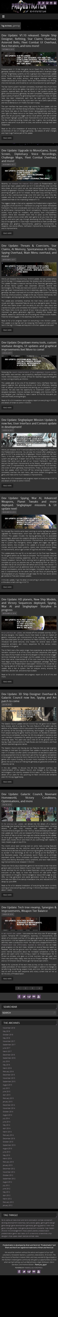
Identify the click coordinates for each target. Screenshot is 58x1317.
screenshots (43, 1233)
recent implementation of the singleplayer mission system (34, 372)
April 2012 (6, 1195)
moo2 (25, 1231)
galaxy (38, 1223)
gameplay (29, 1225)
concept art (48, 1220)
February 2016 (8, 1071)
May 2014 (6, 1125)
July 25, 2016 (7, 704)
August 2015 (7, 1085)
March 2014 (7, 1132)
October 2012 (8, 1175)
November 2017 (9, 1041)
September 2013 (9, 1145)
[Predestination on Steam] (47, 3)
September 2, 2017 (9, 260)
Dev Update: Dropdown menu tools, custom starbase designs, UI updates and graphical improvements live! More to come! (29, 346)
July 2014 (6, 1118)
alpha (8, 1220)
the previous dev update (13, 824)
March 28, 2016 (8, 914)
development (13, 1223)
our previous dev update (12, 633)
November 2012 (9, 1172)
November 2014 (9, 1108)
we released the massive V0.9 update (24, 183)
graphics (43, 1225)
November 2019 (9, 1028)
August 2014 (7, 1115)
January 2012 (7, 1205)
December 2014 (9, 1105)
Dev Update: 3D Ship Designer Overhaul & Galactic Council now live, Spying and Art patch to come (29, 697)
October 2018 (8, 1035)
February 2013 (8, 1162)
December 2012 (9, 1168)
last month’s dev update (12, 933)
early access (30, 1223)
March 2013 (7, 1158)
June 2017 (6, 1048)
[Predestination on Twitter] (43, 3)
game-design (50, 1223)
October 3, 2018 (8, 49)
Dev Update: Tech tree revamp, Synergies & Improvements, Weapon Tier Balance (29, 909)
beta (14, 1220)
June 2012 (6, 1188)
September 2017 (9, 1044)
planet (29, 1231)
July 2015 (6, 1088)
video (37, 1236)
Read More (7, 138)
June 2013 (6, 1152)
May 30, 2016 (7, 805)
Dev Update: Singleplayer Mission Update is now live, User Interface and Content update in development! (29, 423)
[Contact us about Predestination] (51, 3)
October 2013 (8, 1142)
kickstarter (41, 1228)
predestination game (9, 1233)
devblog (4, 1223)
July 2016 (6, 1061)
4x (5, 1220)
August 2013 (7, 1148)
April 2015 (6, 1095)
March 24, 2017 (8, 430)
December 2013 (9, 1138)
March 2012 (7, 1199)
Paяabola (28, 1268)
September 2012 (9, 1178)
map (46, 1228)
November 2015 (9, 1078)
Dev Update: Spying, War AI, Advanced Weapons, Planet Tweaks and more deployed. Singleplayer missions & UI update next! (29, 503)
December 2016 (9, 1055)
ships (10, 1236)
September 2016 (9, 1058)
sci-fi (27, 1233)
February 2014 (8, 1135)
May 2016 (6, 1065)
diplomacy (22, 1223)
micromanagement (15, 1231)
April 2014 (6, 1128)
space (15, 1236)
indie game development (27, 1228)
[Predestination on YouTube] (55, 3)
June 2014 (6, 1122)
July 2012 (6, 1185)
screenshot (34, 1233)
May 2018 (6, 1038)
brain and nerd (22, 1220)
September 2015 (9, 1081)
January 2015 (7, 1101)
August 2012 (7, 1182)
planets (35, 1231)
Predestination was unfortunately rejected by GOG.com (23, 945)
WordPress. (38, 1268)
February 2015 (8, 1098)
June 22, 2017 (7, 353)
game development (18, 1225)
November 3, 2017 (9, 164)
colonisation (32, 1220)
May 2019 (6, 1031)
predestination (43, 1231)
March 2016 (7, 1068)
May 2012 (6, 1192)
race (19, 1233)
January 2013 (7, 1165)
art (12, 1220)
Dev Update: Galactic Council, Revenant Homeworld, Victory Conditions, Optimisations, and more (29, 797)
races (23, 1233)
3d (2, 1220)
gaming (36, 1225)
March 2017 (7, 1051)
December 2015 (9, 1075)
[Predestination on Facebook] (39, 3)
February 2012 (8, 1202)
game (43, 1223)
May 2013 (6, 1155)
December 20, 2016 (9, 512)
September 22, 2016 (9, 613)
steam (20, 1236)
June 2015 (6, 1091)
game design (6, 1225)
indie (48, 1225)
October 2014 (8, 1111)
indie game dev (11, 1228)
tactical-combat (28, 1236)
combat (40, 1220)
